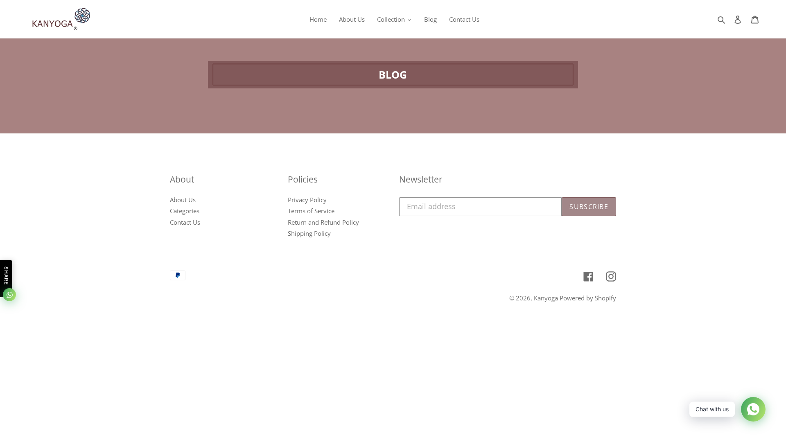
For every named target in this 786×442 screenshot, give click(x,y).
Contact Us (185, 222)
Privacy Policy (307, 200)
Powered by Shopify (588, 298)
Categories (184, 211)
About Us (183, 200)
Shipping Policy (309, 233)
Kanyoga (547, 298)
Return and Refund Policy (323, 222)
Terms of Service (311, 211)
